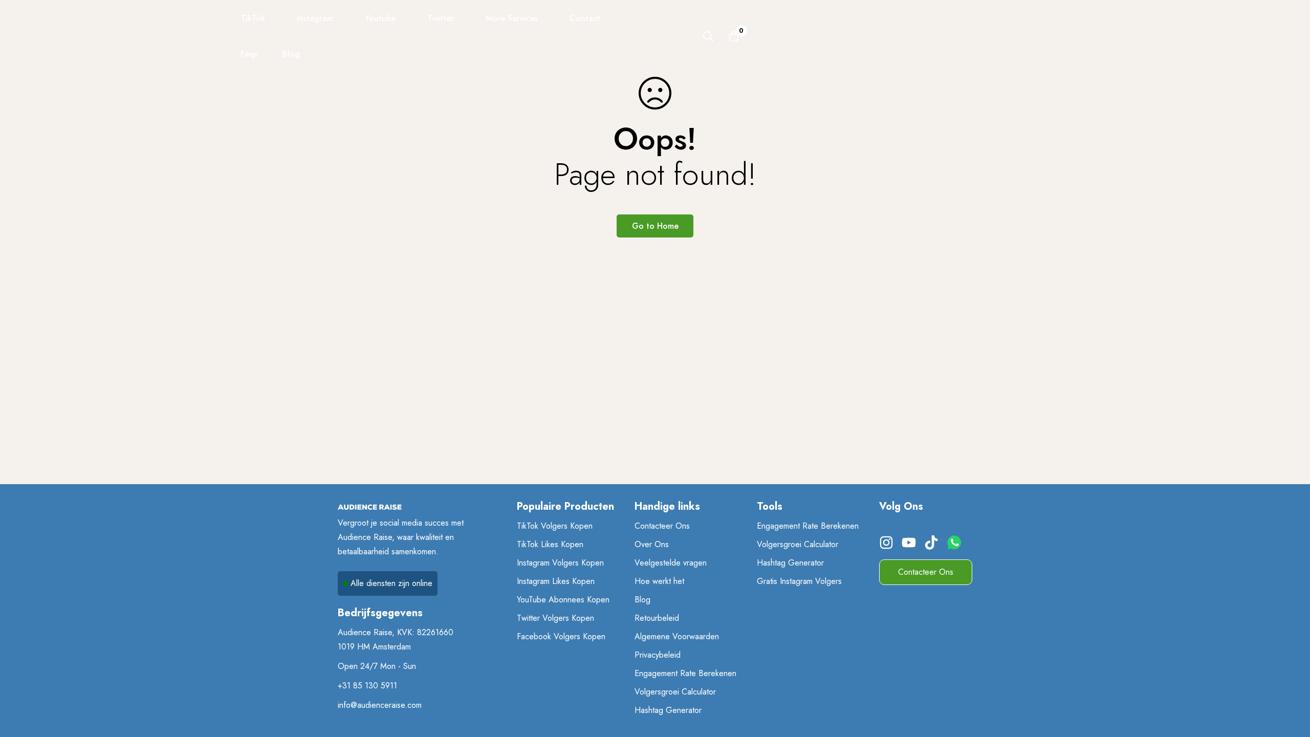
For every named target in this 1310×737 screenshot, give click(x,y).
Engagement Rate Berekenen (685, 673)
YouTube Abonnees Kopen (563, 599)
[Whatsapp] (957, 546)
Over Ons (652, 544)
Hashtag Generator (668, 710)
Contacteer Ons (662, 526)
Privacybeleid (658, 655)
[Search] (708, 36)
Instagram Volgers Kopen (560, 563)
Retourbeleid (657, 618)
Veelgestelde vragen (671, 563)
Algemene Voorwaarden (677, 636)
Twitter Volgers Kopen (555, 618)
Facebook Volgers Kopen (561, 636)
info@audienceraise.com (380, 705)
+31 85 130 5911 (367, 685)
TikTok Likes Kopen (550, 544)
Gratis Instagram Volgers (799, 581)
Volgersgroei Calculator (675, 692)
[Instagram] (888, 546)
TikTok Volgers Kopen (555, 526)
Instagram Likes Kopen (556, 581)
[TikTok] (933, 546)
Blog (642, 599)
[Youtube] (910, 546)
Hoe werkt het (659, 581)
